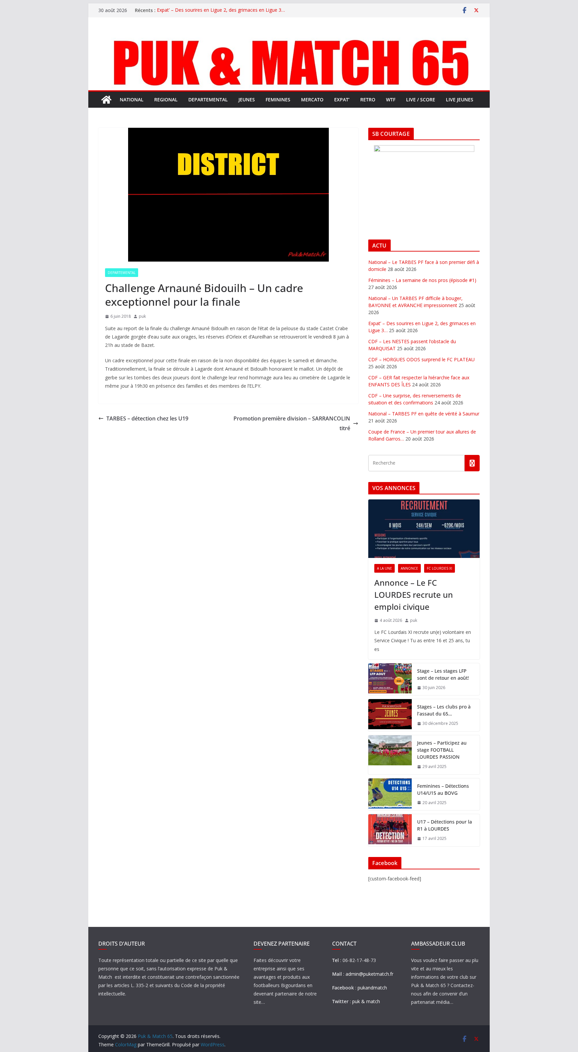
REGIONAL (166, 99)
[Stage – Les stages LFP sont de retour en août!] (390, 679)
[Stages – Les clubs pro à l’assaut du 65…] (390, 715)
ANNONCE (409, 568)
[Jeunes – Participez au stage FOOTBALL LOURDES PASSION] (390, 754)
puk (142, 316)
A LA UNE (384, 568)
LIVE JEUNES (459, 99)
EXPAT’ (342, 99)
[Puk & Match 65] (289, 37)
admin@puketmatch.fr (369, 974)
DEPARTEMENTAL (208, 99)
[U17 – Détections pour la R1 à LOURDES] (390, 830)
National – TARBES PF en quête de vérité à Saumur (423, 413)
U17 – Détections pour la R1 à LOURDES (444, 825)
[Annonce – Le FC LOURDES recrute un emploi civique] (424, 528)
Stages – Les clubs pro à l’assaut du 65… (444, 710)
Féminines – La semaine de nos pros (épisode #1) (422, 280)
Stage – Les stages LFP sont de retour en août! (443, 674)
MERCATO (312, 99)
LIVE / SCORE (420, 99)
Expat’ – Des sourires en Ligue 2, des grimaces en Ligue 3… (221, 10)
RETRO (367, 99)
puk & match (366, 1001)
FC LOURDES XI (439, 568)
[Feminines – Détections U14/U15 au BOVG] (390, 794)
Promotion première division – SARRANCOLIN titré (291, 423)
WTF (390, 99)
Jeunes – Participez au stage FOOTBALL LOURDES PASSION (442, 750)
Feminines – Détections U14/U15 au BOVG (443, 789)
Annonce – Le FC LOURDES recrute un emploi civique (413, 594)
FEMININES (278, 99)
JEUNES (246, 99)
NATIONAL (131, 99)
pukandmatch (372, 987)
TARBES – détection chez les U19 (147, 418)
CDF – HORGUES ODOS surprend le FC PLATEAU (421, 359)
